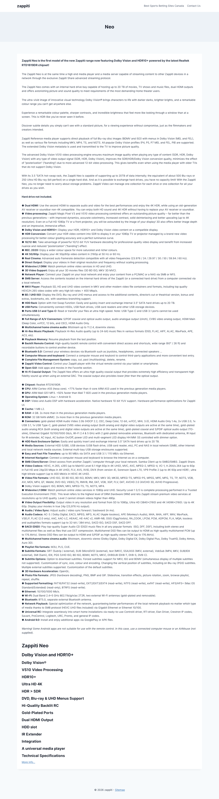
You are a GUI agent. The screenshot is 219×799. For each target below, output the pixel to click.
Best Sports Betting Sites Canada (164, 5)
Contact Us (194, 5)
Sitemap (120, 789)
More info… (28, 762)
